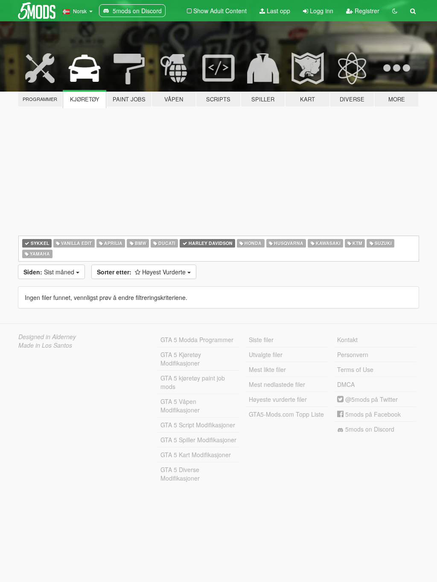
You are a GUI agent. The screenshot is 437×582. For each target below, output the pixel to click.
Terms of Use (355, 369)
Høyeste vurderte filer (278, 399)
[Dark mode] (395, 10)
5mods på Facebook (372, 414)
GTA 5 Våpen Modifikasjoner (180, 405)
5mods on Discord (369, 429)
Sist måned (49, 272)
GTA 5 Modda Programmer (196, 339)
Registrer (366, 10)
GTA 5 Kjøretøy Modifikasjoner (180, 358)
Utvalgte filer (266, 354)
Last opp (277, 10)
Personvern (352, 354)
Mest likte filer (267, 369)
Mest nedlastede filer (277, 384)
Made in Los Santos (45, 345)
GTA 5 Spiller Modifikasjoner (198, 439)
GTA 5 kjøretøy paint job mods (192, 382)
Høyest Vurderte (142, 272)
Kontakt (347, 339)
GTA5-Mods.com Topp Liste (286, 414)
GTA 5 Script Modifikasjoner (197, 425)
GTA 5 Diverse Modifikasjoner (180, 473)
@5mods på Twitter (371, 399)
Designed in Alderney (47, 336)
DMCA (346, 384)
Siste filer (261, 339)
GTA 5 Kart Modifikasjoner (195, 454)
